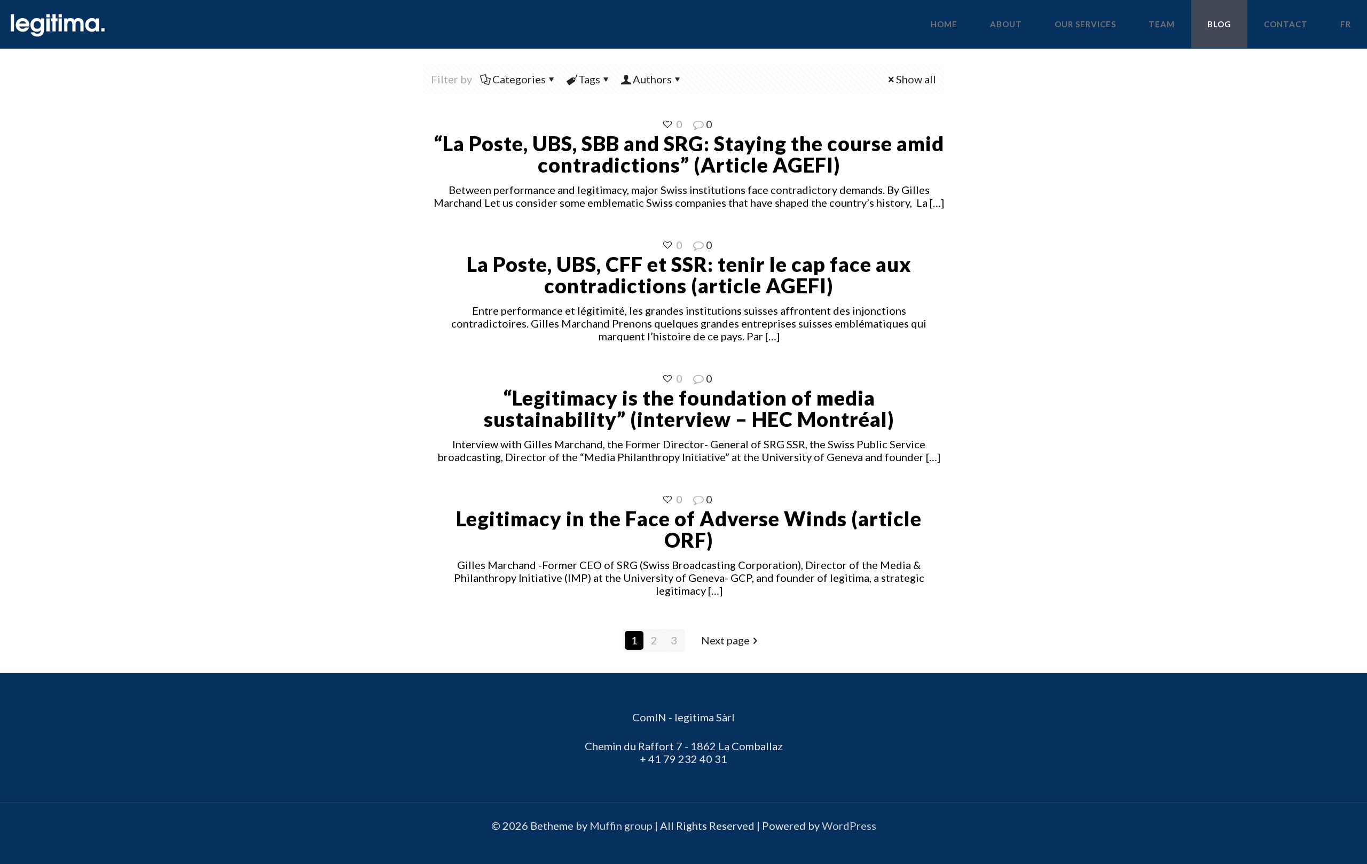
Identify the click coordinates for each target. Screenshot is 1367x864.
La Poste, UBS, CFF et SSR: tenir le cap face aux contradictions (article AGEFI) (689, 275)
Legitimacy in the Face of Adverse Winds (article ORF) (689, 529)
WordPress (849, 825)
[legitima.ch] (58, 24)
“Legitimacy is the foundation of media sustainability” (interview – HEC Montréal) (689, 408)
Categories (519, 79)
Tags (589, 79)
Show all (916, 79)
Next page (725, 640)
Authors (652, 79)
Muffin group (621, 825)
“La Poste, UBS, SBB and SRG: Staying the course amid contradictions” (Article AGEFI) (689, 154)
